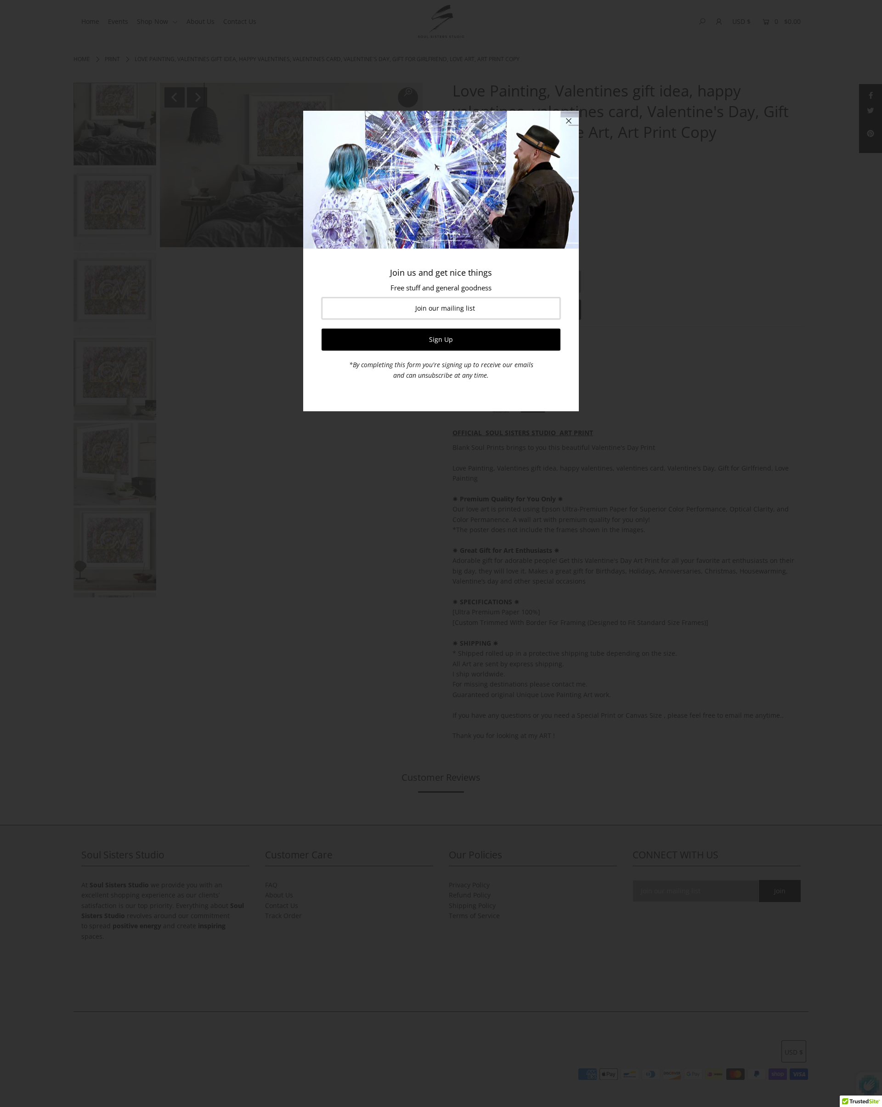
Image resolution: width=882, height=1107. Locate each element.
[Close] (569, 121)
